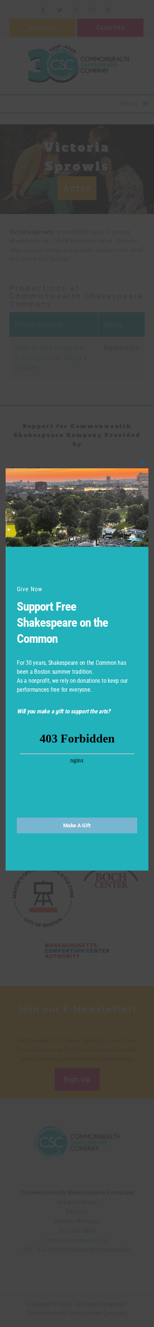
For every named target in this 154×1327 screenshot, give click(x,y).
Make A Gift (77, 825)
